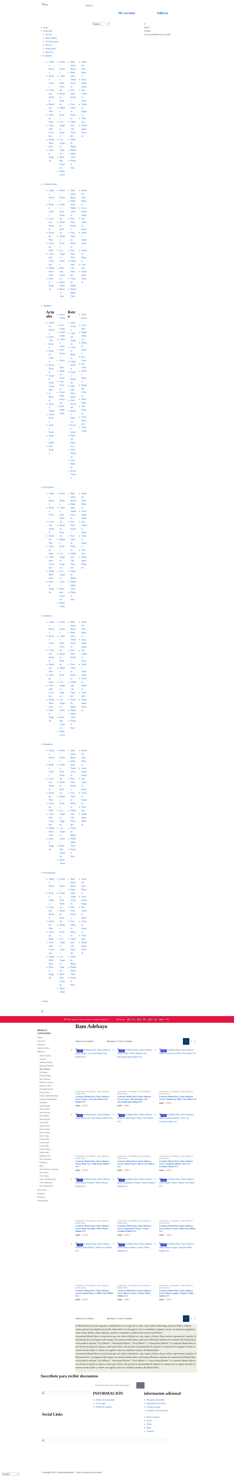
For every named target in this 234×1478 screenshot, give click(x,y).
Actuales (42, 1059)
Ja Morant (43, 1102)
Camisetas (47, 56)
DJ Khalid (43, 1072)
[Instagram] (45, 1422)
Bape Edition (51, 38)
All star (48, 34)
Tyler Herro (44, 1173)
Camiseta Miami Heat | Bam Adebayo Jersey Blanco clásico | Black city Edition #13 (177, 1228)
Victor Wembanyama (47, 1179)
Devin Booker (44, 1079)
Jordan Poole (44, 1126)
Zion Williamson (45, 1183)
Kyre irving (43, 1136)
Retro (41, 1166)
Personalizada (49, 873)
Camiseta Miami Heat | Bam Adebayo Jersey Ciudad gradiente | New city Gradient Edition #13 (176, 1164)
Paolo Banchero (45, 1159)
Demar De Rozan (46, 1082)
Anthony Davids (45, 1062)
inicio (45, 27)
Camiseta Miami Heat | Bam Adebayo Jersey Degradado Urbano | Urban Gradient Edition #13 (134, 1228)
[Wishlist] (109, 1052)
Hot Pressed (48, 487)
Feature (40, 1038)
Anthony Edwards (46, 1066)
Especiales (47, 31)
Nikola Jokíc (44, 1152)
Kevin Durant (44, 1132)
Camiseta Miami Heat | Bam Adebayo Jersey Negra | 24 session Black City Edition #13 (92, 1099)
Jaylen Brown (44, 1113)
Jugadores (47, 305)
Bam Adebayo (103, 1091)
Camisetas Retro (50, 184)
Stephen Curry (45, 1156)
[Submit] (140, 1385)
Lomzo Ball (44, 1146)
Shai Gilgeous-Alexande (48, 1169)
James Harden (44, 1119)
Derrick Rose (44, 1092)
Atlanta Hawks (45, 1056)
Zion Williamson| (46, 1186)
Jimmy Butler (44, 1109)
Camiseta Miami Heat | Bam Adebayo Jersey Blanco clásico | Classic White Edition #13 (134, 1293)
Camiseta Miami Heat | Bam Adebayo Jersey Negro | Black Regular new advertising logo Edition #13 (134, 1099)
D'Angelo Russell (46, 1089)
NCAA (48, 45)
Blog (45, 1001)
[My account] (121, 6)
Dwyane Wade (45, 1076)
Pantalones (48, 744)
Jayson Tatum (44, 1129)
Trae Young (43, 1176)
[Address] (160, 6)
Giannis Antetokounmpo (48, 1096)
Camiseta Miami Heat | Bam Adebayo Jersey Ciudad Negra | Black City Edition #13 (135, 1164)
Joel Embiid (44, 1116)
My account (126, 13)
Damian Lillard (45, 1086)
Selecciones (50, 48)
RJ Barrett (43, 1163)
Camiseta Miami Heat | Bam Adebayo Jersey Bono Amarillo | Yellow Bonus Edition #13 (92, 1228)
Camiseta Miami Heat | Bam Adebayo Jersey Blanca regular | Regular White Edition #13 (176, 1293)
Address (162, 13)
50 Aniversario (51, 41)
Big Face (49, 52)
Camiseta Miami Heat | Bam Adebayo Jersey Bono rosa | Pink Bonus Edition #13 (92, 1164)
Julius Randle (44, 1106)
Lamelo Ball (44, 1139)
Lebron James (44, 1149)
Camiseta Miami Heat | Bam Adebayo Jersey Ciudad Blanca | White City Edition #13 (94, 1293)
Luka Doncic (44, 1143)
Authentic (47, 616)
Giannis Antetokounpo (48, 1099)
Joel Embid (43, 1122)
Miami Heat (80, 1094)
